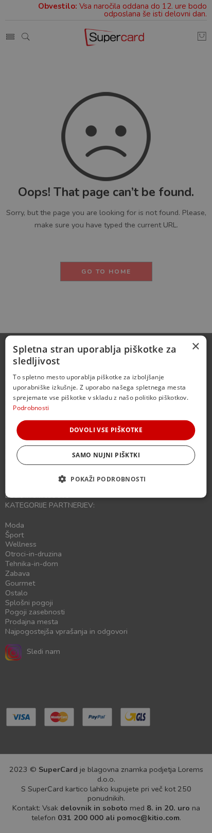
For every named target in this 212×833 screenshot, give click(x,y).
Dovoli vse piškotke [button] (106, 429)
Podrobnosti (31, 407)
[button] (106, 479)
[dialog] (105, 416)
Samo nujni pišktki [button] (106, 455)
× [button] (195, 346)
